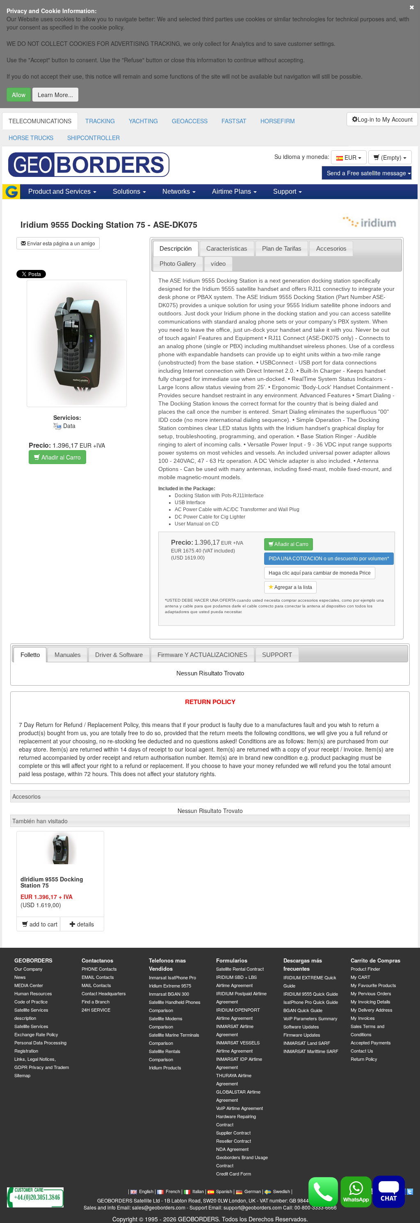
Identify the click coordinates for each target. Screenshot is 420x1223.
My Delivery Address (372, 1009)
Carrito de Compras (375, 960)
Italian (198, 1191)
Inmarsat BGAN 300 (169, 993)
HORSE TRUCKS (31, 138)
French (173, 1191)
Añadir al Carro (60, 457)
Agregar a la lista (293, 587)
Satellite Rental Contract (240, 968)
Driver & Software (119, 654)
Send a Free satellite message (367, 173)
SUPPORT (277, 654)
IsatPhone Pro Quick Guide (310, 1002)
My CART (360, 977)
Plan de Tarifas (281, 248)
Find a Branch (96, 1001)
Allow (18, 95)
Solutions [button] (127, 191)
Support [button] (285, 191)
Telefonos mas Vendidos (167, 964)
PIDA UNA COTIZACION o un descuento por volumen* (329, 559)
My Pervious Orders (371, 993)
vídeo (218, 263)
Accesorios (331, 248)
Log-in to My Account (385, 119)
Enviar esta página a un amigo (60, 243)
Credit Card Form (233, 1173)
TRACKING (100, 121)
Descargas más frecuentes (302, 964)
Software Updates (301, 1026)
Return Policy (364, 1058)
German (252, 1191)
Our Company (28, 968)
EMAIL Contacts (98, 977)
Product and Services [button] (60, 191)
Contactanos (97, 960)
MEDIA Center (28, 985)
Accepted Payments (371, 1042)
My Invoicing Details (370, 1001)
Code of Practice (31, 1001)
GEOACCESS (190, 121)
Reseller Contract (233, 1140)
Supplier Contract (233, 1132)
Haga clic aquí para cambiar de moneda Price (320, 573)
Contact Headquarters (104, 993)
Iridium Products (165, 1067)
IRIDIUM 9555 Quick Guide (310, 993)
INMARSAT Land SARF (306, 1043)
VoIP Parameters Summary (310, 1018)
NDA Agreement (232, 1149)
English (146, 1191)
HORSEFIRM (277, 121)
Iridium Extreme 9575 (170, 985)
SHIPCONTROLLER (93, 138)
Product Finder (365, 968)
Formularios (231, 960)
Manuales (68, 654)
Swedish (281, 1191)
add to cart (42, 924)
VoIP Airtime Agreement (239, 1108)
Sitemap (22, 1075)
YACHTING (143, 121)
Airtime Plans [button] (232, 191)
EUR (350, 157)
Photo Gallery (178, 263)
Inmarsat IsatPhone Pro (172, 977)
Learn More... (55, 95)
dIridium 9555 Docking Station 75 (52, 882)
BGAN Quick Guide (302, 1010)
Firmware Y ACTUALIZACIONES (202, 654)
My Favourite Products (373, 985)
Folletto (30, 654)
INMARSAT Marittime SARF (310, 1051)
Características (226, 248)
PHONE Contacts (99, 968)
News (20, 977)
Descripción (176, 248)
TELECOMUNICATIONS (40, 121)
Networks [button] (177, 191)
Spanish (224, 1191)
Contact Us (362, 1050)
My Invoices (363, 1018)
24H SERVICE (96, 1009)
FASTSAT (234, 121)
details (84, 924)
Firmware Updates (301, 1034)
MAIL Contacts (96, 985)
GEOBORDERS (33, 960)
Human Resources (33, 993)
